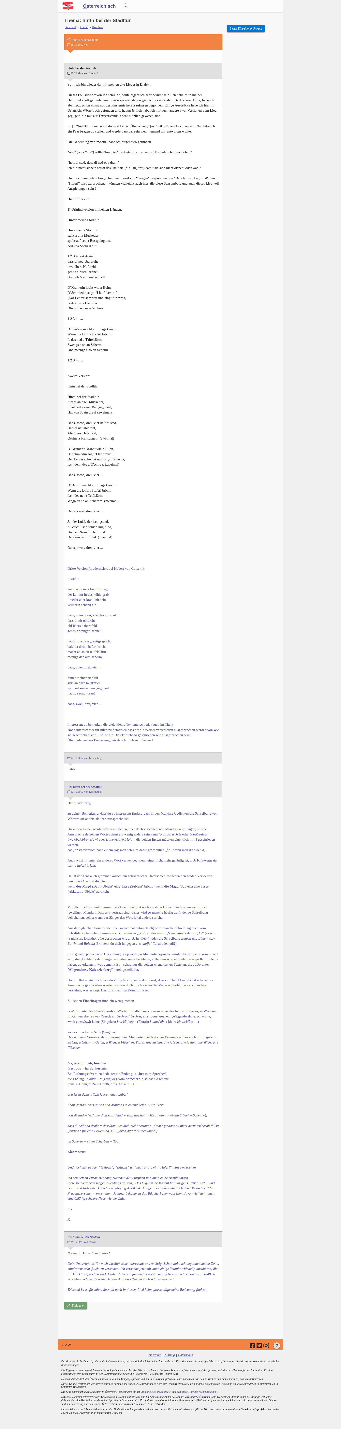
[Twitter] (260, 1347)
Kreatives (97, 27)
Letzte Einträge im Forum (246, 28)
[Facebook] (253, 1347)
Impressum (154, 1355)
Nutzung (169, 1355)
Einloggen (77, 1305)
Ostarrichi (70, 27)
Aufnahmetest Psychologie (155, 1391)
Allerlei (84, 27)
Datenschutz (185, 1355)
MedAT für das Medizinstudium (199, 1391)
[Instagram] (266, 1347)
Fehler (72, 769)
